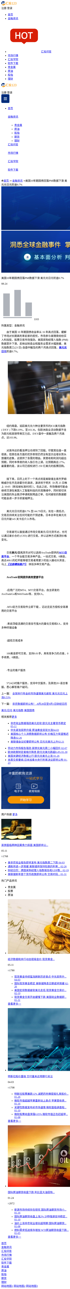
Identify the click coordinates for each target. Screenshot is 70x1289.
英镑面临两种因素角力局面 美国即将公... (24, 845)
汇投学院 (13, 59)
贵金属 (12, 67)
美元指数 (18, 710)
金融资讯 (13, 18)
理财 (10, 78)
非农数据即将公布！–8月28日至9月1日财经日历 (39, 704)
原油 (10, 71)
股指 (10, 75)
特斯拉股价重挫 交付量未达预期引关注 (30, 1076)
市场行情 (13, 55)
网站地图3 (32, 1286)
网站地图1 (7, 1286)
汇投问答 (46, 51)
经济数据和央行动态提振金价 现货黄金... (31, 959)
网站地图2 (19, 1286)
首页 (10, 14)
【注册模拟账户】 (16, 564)
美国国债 (29, 710)
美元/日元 (6, 710)
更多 (14, 716)
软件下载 (13, 63)
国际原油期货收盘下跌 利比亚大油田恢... (31, 1192)
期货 (17, 136)
